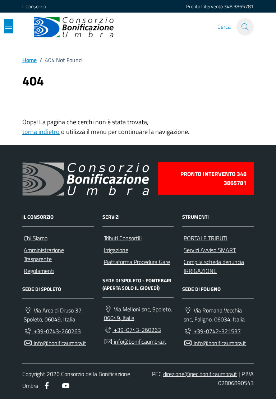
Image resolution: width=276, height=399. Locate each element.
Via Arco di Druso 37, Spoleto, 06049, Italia (53, 315)
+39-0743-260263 (56, 331)
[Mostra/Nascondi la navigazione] (8, 26)
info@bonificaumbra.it (59, 343)
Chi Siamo (35, 238)
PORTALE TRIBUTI (205, 238)
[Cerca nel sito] (245, 27)
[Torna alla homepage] (74, 27)
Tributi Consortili (123, 238)
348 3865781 (239, 6)
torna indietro (41, 131)
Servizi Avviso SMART (210, 250)
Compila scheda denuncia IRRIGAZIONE (214, 266)
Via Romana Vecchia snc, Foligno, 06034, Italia (214, 315)
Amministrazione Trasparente (44, 254)
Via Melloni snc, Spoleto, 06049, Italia (138, 314)
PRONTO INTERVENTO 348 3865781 (213, 178)
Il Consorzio (34, 6)
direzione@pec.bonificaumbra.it (200, 374)
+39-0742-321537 (216, 331)
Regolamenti (39, 270)
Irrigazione (116, 250)
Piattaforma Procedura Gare (137, 262)
